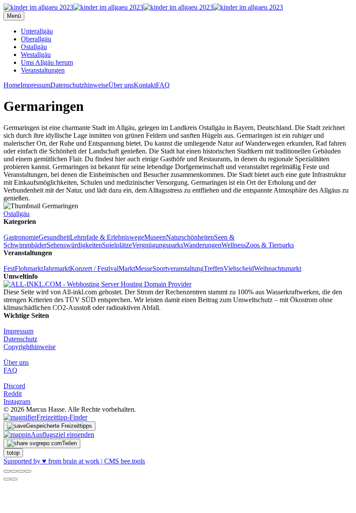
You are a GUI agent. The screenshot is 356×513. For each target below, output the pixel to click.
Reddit (12, 393)
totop (13, 453)
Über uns (121, 85)
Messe (143, 268)
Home (11, 85)
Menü (14, 16)
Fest (9, 268)
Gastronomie (21, 237)
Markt (127, 268)
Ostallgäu (34, 46)
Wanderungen (202, 245)
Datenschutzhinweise (79, 85)
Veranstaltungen (43, 70)
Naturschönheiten (190, 237)
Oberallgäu (36, 39)
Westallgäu (36, 54)
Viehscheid (239, 268)
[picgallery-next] (13, 479)
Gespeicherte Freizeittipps (59, 426)
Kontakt (145, 85)
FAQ (163, 85)
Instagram (16, 401)
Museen (155, 237)
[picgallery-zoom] (27, 471)
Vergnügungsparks (157, 245)
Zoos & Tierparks (270, 245)
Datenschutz (20, 339)
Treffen (214, 268)
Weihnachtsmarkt (277, 268)
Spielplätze (117, 245)
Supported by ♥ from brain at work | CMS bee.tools (74, 461)
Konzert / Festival (94, 268)
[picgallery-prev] (6, 479)
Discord (14, 386)
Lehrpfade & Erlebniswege (107, 237)
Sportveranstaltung (178, 268)
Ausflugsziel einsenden (62, 434)
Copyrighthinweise (29, 346)
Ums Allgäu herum (47, 62)
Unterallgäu (37, 31)
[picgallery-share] (13, 471)
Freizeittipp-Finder (61, 417)
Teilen (69, 443)
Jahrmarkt (56, 268)
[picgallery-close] (6, 471)
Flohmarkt (29, 268)
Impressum (35, 85)
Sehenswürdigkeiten (74, 245)
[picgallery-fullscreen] (20, 471)
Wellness (233, 245)
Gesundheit (54, 237)
